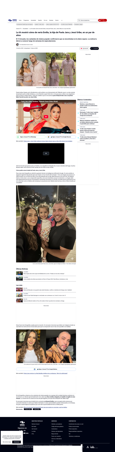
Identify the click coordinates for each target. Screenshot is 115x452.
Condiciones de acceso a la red (76, 424)
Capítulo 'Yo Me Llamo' (39, 24)
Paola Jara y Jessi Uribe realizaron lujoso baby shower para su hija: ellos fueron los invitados (48, 141)
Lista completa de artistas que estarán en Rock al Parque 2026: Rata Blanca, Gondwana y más (46, 279)
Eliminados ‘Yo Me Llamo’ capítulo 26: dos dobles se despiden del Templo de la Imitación (89, 114)
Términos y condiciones (74, 436)
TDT (52, 441)
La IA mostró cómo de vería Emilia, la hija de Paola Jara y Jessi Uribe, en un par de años (50, 28)
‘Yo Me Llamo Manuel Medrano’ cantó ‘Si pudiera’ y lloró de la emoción (88, 138)
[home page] (12, 20)
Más (62, 20)
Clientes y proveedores (56, 424)
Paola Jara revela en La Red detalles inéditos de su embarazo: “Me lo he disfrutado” (46, 373)
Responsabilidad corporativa (75, 431)
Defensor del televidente (57, 431)
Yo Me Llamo (82, 110)
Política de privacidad (74, 426)
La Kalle (33, 431)
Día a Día (25, 288)
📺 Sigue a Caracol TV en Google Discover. (61, 137)
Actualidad (25, 28)
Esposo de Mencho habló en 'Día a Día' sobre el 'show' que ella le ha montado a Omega (44, 301)
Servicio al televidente (56, 438)
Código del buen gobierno (57, 426)
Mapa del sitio (54, 433)
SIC (69, 433)
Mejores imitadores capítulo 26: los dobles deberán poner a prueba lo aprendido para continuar (89, 122)
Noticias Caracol (35, 424)
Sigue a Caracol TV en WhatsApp (28, 137)
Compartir (95, 48)
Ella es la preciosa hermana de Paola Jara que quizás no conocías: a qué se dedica (45, 407)
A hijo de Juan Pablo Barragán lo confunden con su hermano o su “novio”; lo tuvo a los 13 (45, 295)
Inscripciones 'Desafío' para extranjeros (25, 24)
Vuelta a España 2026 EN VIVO (52, 24)
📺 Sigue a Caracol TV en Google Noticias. (47, 369)
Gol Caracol (34, 429)
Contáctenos (54, 429)
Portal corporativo (73, 429)
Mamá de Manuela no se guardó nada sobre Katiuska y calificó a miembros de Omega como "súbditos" (48, 290)
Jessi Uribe (36, 409)
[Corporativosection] (82, 421)
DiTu (33, 433)
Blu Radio (34, 426)
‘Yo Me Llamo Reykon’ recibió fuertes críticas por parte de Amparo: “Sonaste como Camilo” (88, 130)
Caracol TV (18, 28)
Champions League (78, 24)
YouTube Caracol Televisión (66, 24)
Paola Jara (27, 409)
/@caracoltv (85, 48)
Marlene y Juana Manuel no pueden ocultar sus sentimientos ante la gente (88, 105)
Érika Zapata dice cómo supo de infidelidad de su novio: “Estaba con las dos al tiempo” (44, 273)
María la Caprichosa (84, 102)
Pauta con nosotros (56, 436)
